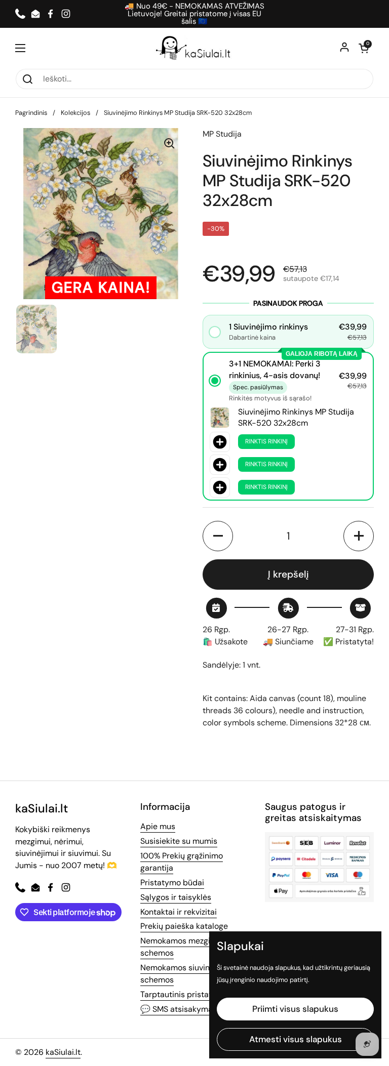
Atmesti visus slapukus (295, 1039)
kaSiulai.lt (63, 1052)
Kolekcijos (75, 112)
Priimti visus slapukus (295, 1008)
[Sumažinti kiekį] (218, 536)
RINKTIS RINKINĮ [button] (266, 441)
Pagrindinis (31, 112)
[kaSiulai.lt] (194, 48)
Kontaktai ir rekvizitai (178, 912)
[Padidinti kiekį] (358, 536)
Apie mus (157, 826)
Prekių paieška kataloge (184, 926)
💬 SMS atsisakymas (178, 1009)
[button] (364, 48)
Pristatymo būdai (172, 882)
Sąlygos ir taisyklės (175, 897)
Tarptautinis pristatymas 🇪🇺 (192, 994)
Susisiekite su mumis (178, 841)
